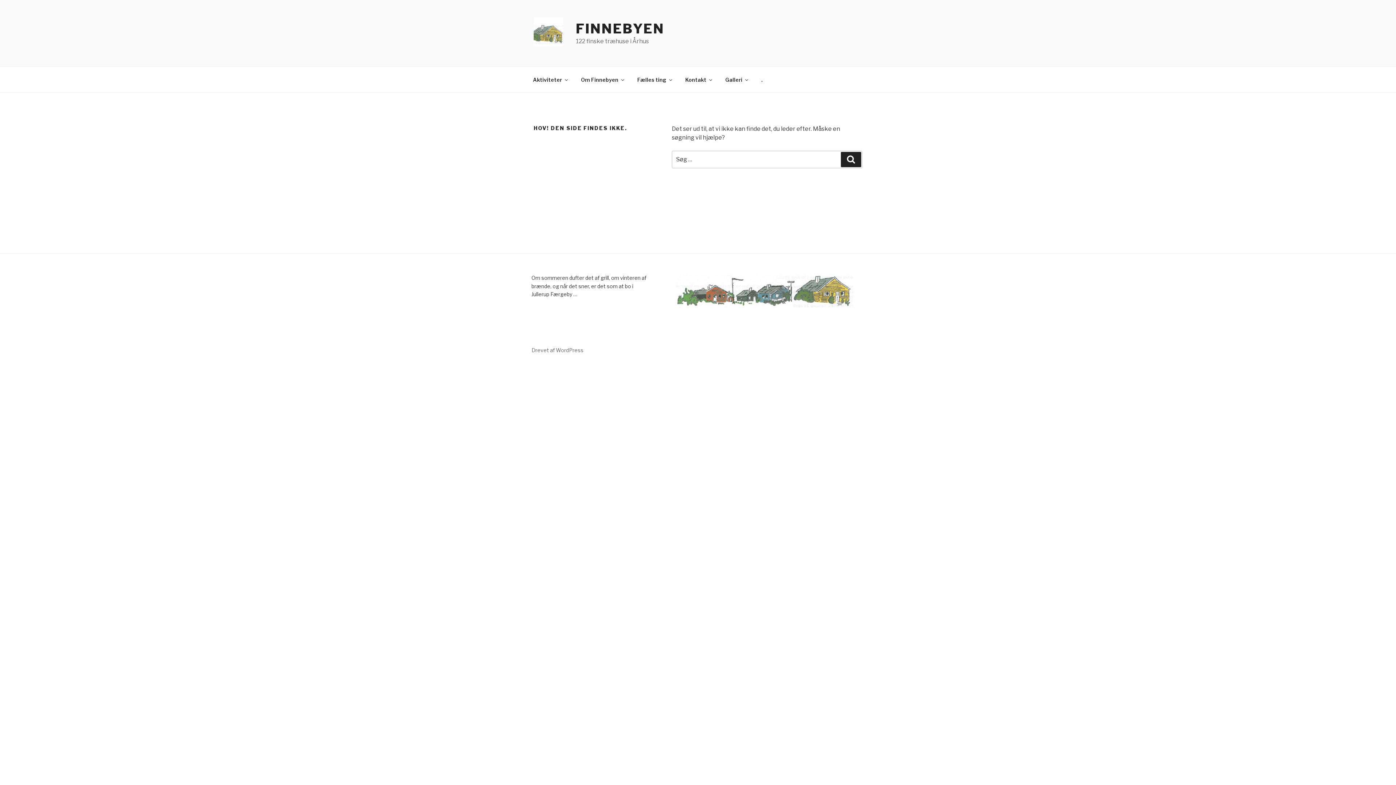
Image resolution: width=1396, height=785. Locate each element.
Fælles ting (651, 80)
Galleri (733, 80)
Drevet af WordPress (557, 350)
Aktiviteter (547, 80)
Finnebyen (620, 29)
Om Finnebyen (599, 80)
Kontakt (695, 80)
